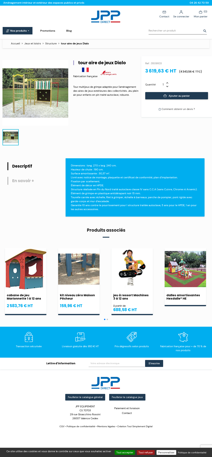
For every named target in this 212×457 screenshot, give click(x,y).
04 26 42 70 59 (199, 2)
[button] (104, 319)
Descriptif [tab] (22, 166)
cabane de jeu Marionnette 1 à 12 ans (24, 297)
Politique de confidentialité (81, 426)
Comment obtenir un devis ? (178, 109)
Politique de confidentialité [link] (192, 452)
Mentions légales (106, 426)
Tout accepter (124, 452)
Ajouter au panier (179, 96)
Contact (164, 16)
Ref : (147, 63)
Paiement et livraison (127, 408)
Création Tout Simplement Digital (135, 426)
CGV (62, 426)
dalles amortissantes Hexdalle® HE (183, 297)
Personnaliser (166, 452)
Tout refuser (145, 452)
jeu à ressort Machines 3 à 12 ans (131, 297)
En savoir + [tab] (23, 180)
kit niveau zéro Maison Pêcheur (77, 297)
